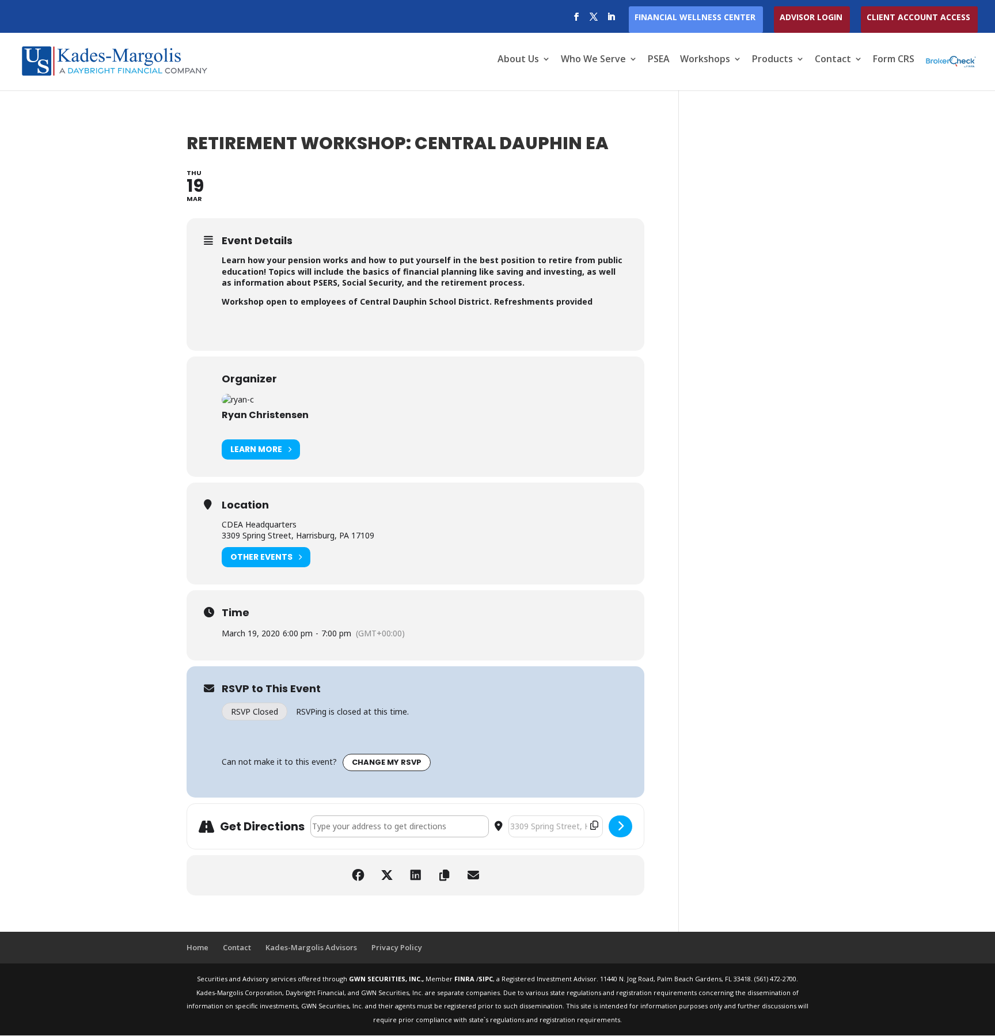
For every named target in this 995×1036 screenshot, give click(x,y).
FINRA (465, 978)
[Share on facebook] (358, 875)
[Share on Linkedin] (415, 875)
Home (197, 947)
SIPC (485, 978)
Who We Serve (593, 60)
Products (772, 60)
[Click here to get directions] (620, 826)
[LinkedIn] (611, 20)
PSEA (659, 60)
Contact (833, 60)
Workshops (705, 60)
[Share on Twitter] (387, 875)
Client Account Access (918, 17)
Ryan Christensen (265, 415)
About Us (518, 60)
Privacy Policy (396, 947)
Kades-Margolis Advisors (311, 947)
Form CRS (893, 60)
